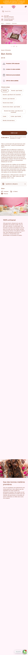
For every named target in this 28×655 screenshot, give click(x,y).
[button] (14, 184)
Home (2, 23)
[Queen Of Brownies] (13, 7)
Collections (8, 23)
